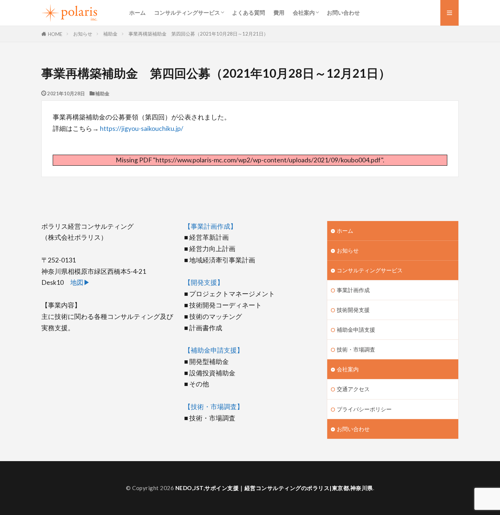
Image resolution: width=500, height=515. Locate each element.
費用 (278, 12)
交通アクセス (353, 389)
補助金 (110, 34)
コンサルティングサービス (187, 12)
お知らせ (82, 34)
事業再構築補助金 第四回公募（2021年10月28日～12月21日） (198, 34)
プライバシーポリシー (364, 409)
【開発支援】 (204, 282)
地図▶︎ (80, 282)
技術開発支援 (353, 309)
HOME (55, 34)
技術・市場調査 (356, 349)
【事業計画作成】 (210, 226)
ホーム (137, 12)
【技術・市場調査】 (213, 407)
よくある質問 (248, 12)
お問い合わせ (343, 12)
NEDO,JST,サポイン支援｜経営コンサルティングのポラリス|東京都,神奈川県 (274, 488)
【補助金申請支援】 (213, 350)
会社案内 (304, 12)
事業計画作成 (353, 290)
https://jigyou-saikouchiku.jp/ (141, 128)
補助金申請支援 (356, 329)
